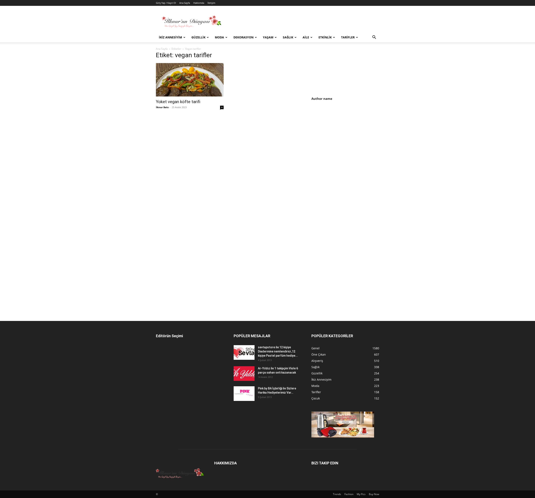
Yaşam (268, 37)
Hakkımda (198, 2)
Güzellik (198, 37)
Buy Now (374, 494)
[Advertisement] (346, 140)
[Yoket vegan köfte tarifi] (190, 79)
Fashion (348, 494)
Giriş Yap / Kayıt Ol (166, 2)
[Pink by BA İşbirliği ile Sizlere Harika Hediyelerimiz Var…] (244, 393)
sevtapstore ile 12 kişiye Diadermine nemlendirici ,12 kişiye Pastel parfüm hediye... (278, 351)
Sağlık (288, 37)
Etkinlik (325, 37)
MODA (219, 37)
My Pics (361, 494)
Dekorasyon (243, 37)
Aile (306, 37)
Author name (321, 98)
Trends (337, 494)
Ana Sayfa (184, 2)
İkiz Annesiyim (170, 37)
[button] (374, 38)
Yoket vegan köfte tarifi (178, 101)
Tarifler (348, 37)
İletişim (211, 2)
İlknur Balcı (162, 107)
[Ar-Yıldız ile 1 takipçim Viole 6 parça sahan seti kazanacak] (244, 373)
